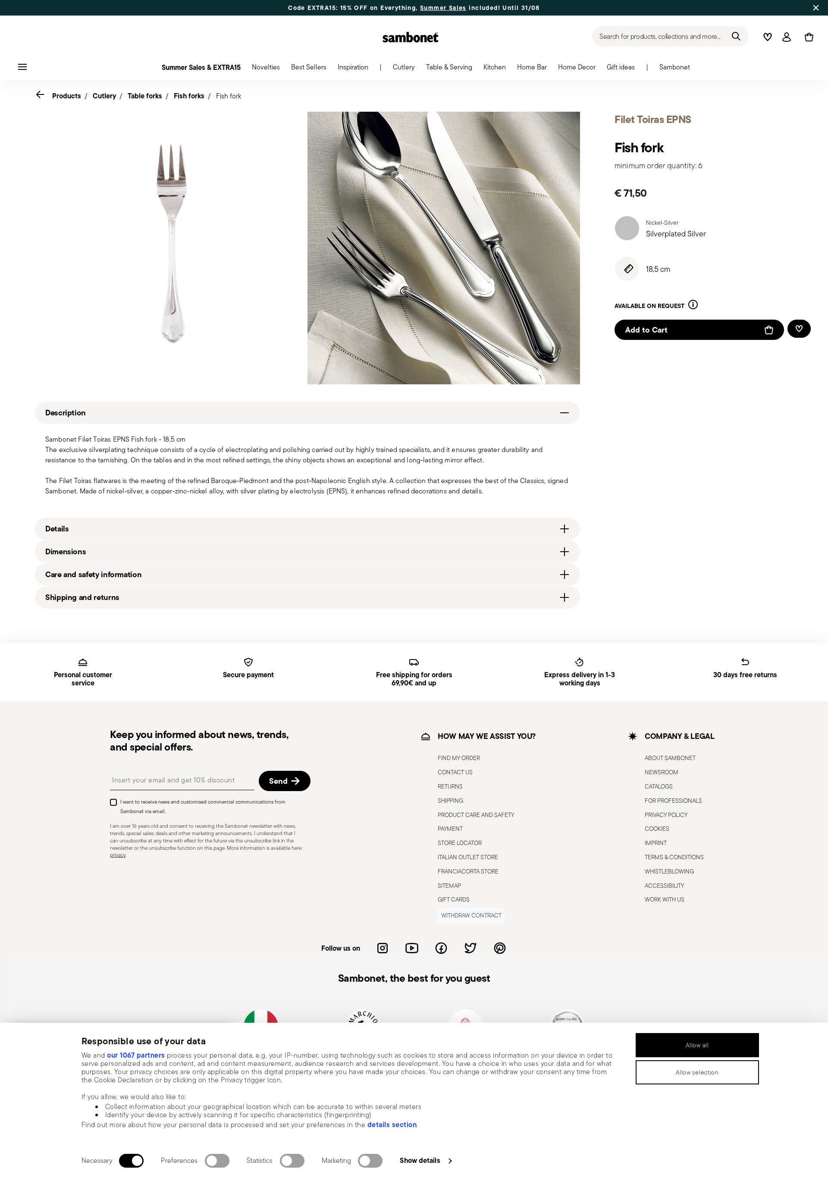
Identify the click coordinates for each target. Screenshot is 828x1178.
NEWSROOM (661, 772)
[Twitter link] (470, 948)
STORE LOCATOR (460, 843)
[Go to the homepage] (410, 37)
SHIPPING (450, 800)
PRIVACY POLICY (666, 814)
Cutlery (104, 96)
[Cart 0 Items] (807, 37)
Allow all (697, 1045)
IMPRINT (656, 843)
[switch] (217, 1161)
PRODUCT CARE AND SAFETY (476, 814)
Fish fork (228, 96)
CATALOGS (659, 786)
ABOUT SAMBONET (670, 758)
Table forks (145, 96)
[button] (265, 69)
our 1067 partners (136, 1055)
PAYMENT (450, 828)
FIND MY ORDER (459, 758)
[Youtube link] (412, 948)
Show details (420, 1160)
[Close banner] (816, 8)
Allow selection (697, 1072)
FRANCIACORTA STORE (468, 871)
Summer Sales (443, 8)
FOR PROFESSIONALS (673, 800)
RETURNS (450, 786)
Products (66, 96)
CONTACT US (455, 772)
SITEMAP (449, 885)
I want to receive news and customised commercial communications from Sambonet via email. (202, 806)
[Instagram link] (382, 948)
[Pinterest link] (500, 948)
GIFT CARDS (454, 899)
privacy (117, 854)
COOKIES (657, 828)
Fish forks (189, 96)
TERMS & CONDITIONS (674, 857)
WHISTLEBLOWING (669, 871)
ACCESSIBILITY (664, 885)
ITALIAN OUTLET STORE (468, 857)
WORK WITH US (664, 899)
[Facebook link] (441, 948)
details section (392, 1124)
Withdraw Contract (471, 915)
